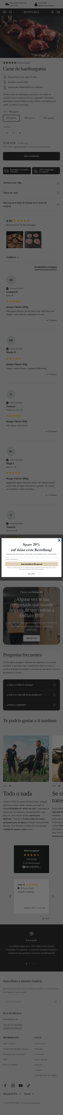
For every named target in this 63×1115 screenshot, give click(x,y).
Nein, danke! (31, 574)
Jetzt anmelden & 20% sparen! (31, 564)
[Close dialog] (59, 540)
